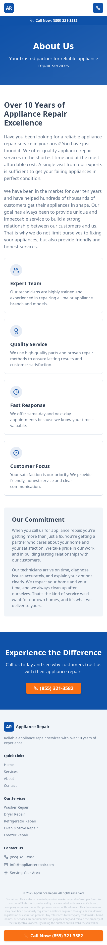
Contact (10, 785)
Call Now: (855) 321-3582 (56, 20)
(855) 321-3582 (56, 688)
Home (9, 764)
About (9, 778)
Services (11, 771)
